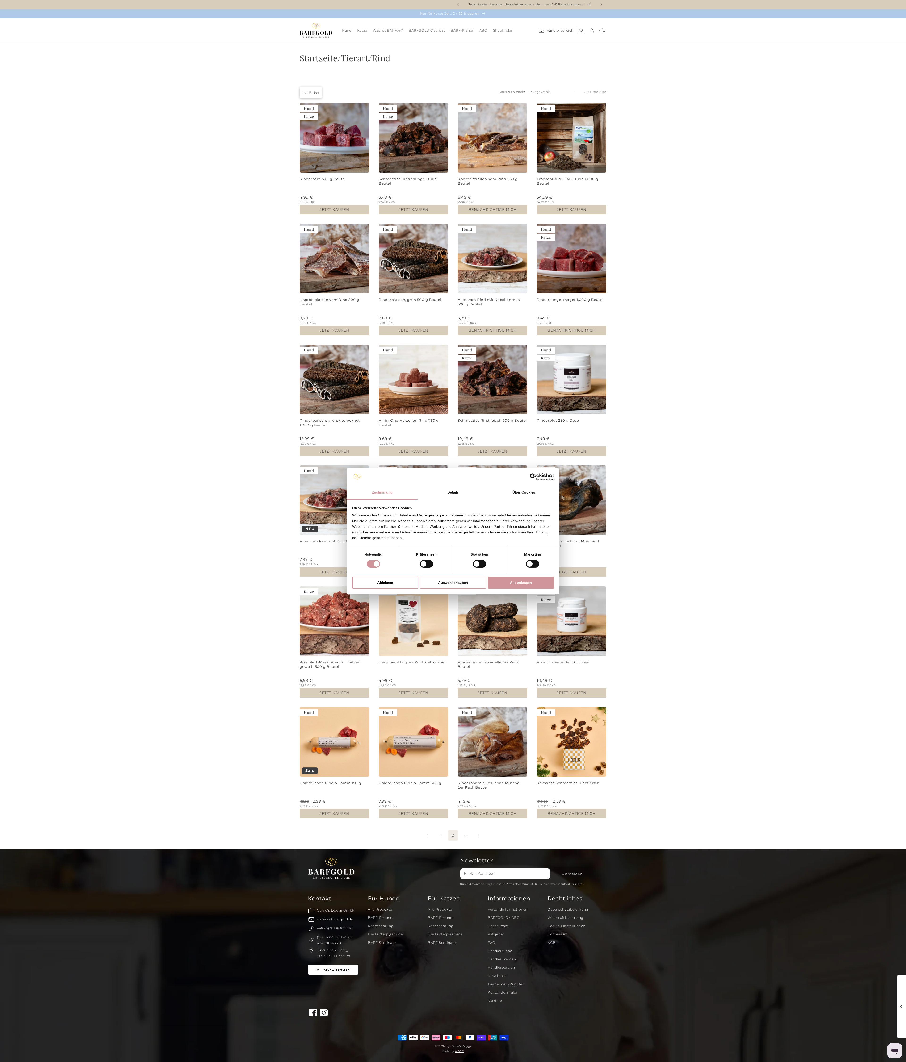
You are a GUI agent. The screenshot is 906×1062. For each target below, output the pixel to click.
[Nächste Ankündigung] (601, 4)
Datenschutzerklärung (565, 884)
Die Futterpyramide (385, 934)
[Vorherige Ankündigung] (458, 4)
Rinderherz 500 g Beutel (323, 179)
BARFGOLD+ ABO (504, 918)
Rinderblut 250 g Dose (558, 420)
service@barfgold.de (335, 919)
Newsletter (497, 976)
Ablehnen (385, 583)
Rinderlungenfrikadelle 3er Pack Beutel (488, 664)
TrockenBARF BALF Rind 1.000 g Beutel (567, 181)
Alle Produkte (380, 909)
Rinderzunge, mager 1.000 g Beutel (570, 299)
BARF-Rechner (381, 918)
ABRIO (459, 1051)
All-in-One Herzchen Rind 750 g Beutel (409, 422)
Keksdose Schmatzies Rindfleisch (568, 783)
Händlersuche (500, 951)
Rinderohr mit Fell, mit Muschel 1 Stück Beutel (568, 543)
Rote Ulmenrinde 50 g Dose (563, 662)
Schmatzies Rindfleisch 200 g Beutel (492, 420)
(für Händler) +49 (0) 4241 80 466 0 (335, 940)
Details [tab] (453, 492)
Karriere (495, 1001)
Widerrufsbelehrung (565, 918)
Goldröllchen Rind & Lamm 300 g (410, 783)
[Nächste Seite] (478, 835)
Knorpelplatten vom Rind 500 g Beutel (329, 302)
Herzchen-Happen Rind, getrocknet (412, 662)
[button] (346, 30)
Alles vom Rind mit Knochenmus (330, 541)
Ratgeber (496, 934)
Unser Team (498, 926)
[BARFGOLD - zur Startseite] (316, 30)
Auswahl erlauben (453, 583)
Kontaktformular (503, 992)
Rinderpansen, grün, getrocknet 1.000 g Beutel (330, 422)
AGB (552, 943)
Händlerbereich (501, 967)
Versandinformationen (508, 909)
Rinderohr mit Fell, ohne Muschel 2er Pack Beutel (489, 785)
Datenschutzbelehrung (568, 909)
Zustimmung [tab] (382, 492)
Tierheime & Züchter (506, 984)
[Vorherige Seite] (427, 835)
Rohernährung (381, 926)
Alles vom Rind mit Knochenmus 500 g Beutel (489, 302)
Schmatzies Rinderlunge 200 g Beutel (408, 181)
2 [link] (453, 835)
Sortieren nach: (512, 92)
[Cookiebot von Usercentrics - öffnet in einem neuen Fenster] (533, 476)
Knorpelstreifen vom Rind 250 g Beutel (488, 181)
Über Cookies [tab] (523, 492)
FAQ (491, 943)
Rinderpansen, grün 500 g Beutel (410, 299)
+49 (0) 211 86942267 (335, 928)
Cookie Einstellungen (566, 926)
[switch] (426, 564)
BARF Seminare (382, 943)
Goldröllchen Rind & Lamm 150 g (330, 783)
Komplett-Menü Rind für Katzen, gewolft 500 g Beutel (330, 664)
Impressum (558, 934)
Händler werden (502, 959)
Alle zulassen (521, 583)
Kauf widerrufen (336, 969)
